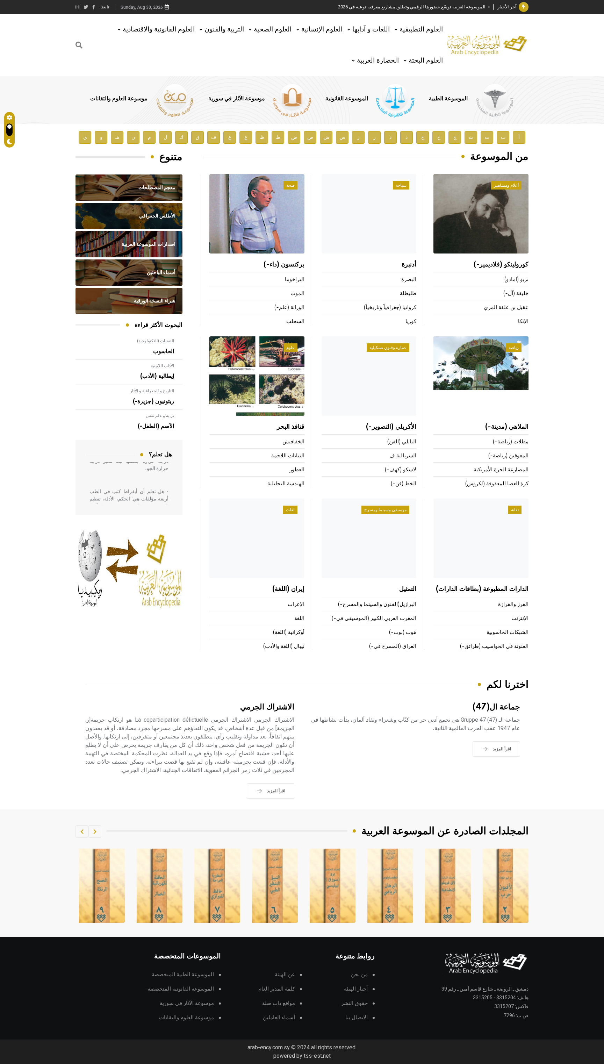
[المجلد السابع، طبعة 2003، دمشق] (275, 886)
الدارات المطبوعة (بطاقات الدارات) (482, 589)
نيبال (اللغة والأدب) (283, 646)
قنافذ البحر (290, 426)
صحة (290, 185)
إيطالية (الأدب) (157, 376)
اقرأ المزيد (502, 749)
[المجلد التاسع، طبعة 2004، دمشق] (159, 886)
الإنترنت (519, 618)
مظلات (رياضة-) (510, 442)
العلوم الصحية (273, 29)
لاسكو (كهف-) (400, 470)
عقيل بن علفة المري (506, 307)
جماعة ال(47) (496, 707)
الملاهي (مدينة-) (506, 426)
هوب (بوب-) (402, 632)
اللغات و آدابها (371, 29)
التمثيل (407, 589)
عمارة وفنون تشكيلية (388, 347)
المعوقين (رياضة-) (508, 456)
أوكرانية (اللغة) (288, 632)
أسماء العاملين (279, 1017)
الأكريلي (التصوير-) (391, 426)
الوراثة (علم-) (289, 307)
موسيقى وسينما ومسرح (385, 509)
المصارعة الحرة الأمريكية (501, 470)
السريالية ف (402, 456)
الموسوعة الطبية (448, 98)
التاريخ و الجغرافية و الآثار (152, 390)
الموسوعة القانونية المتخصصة (181, 989)
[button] (94, 831)
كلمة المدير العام (276, 989)
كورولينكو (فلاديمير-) (501, 264)
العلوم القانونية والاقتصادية (159, 29)
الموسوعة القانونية (346, 98)
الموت (297, 294)
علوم (290, 347)
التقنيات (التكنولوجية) (155, 340)
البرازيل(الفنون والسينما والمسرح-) (377, 604)
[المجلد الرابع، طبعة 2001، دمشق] (448, 886)
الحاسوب (163, 351)
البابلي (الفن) (401, 442)
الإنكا (523, 321)
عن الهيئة (285, 974)
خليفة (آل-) (515, 294)
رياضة (514, 347)
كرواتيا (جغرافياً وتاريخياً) (390, 307)
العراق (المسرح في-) (392, 646)
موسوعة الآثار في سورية (236, 98)
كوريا (410, 321)
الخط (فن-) (403, 484)
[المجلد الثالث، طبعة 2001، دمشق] (505, 886)
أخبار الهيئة (356, 989)
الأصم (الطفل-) (156, 426)
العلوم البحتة (426, 60)
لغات (290, 509)
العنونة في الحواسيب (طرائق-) (494, 646)
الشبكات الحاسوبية (507, 632)
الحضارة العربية (378, 60)
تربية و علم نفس (160, 415)
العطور (296, 470)
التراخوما (294, 280)
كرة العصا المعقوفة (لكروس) (496, 484)
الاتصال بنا (356, 1017)
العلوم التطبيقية (421, 29)
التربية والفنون (224, 29)
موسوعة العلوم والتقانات (119, 98)
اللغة (299, 618)
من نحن (359, 974)
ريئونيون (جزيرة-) (153, 401)
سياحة (401, 185)
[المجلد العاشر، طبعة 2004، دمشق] (102, 886)
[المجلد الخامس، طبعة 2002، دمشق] (390, 886)
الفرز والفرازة (513, 604)
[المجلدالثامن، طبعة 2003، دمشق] (217, 886)
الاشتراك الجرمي (267, 707)
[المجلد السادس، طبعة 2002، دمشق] (332, 886)
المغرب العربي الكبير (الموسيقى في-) (374, 618)
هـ (117, 137)
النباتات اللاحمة (287, 456)
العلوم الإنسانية (322, 29)
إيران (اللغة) (288, 589)
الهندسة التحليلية (285, 484)
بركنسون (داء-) (284, 264)
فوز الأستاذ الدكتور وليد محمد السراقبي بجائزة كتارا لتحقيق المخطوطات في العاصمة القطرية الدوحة (391, 6)
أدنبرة (409, 264)
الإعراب (296, 604)
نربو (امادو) (516, 280)
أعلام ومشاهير (506, 185)
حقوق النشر (354, 1003)
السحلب (295, 321)
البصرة (408, 280)
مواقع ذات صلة (278, 1003)
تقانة (515, 509)
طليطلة (408, 294)
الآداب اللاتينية (162, 365)
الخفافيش (293, 442)
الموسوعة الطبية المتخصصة (183, 974)
